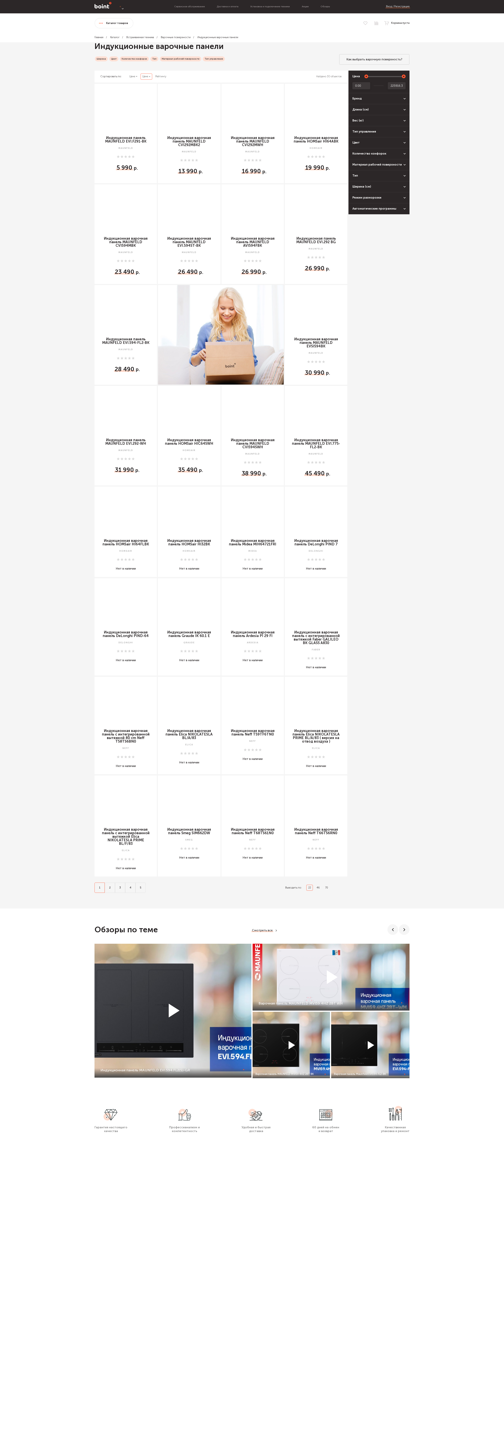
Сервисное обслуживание (189, 6)
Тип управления (214, 58)
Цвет (114, 58)
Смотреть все (262, 930)
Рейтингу (160, 76)
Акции (305, 6)
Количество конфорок (134, 58)
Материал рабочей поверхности (180, 58)
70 (326, 887)
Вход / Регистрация (398, 6)
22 (309, 887)
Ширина (101, 58)
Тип (154, 58)
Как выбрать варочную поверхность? (374, 59)
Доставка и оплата (227, 6)
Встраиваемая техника (140, 37)
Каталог (115, 37)
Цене (132, 76)
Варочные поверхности (176, 37)
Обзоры (325, 6)
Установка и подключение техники (270, 6)
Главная (98, 37)
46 (318, 887)
